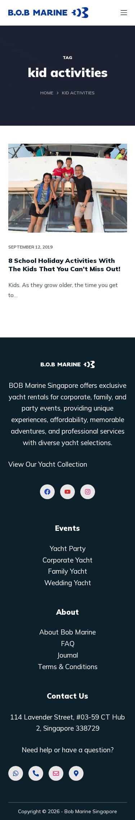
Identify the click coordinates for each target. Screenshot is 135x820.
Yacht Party (68, 548)
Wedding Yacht (67, 582)
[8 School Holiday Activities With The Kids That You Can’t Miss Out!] (67, 188)
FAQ (68, 643)
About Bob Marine (67, 632)
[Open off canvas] (124, 12)
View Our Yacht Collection (47, 464)
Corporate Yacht (67, 560)
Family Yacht (67, 571)
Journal (67, 655)
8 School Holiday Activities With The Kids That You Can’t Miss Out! (64, 264)
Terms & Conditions (68, 666)
